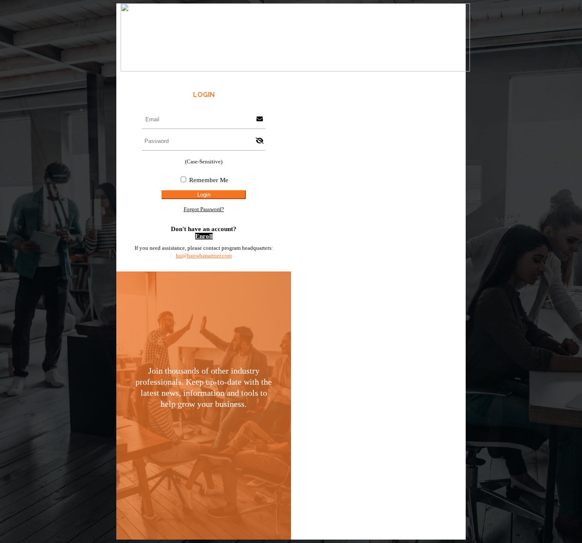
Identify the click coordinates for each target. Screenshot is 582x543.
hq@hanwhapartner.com (204, 255)
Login (203, 194)
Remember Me (208, 180)
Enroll (204, 236)
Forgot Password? (204, 209)
